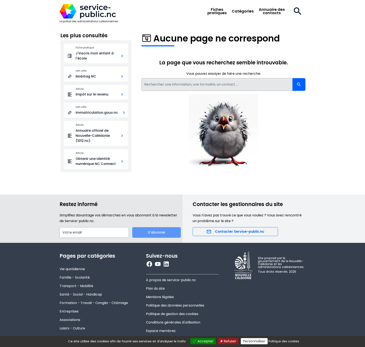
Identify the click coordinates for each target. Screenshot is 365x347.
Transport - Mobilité (76, 285)
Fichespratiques (217, 11)
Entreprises (69, 311)
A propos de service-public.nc (171, 280)
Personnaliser (254, 341)
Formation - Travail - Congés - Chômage (94, 302)
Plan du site (155, 288)
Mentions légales (160, 296)
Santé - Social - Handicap (81, 294)
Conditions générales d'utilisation (173, 322)
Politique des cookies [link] (283, 341)
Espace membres (161, 330)
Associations (70, 319)
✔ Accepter (203, 341)
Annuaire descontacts (272, 11)
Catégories (243, 11)
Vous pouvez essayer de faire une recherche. (223, 73)
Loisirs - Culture (72, 328)
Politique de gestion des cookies (172, 313)
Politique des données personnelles (175, 305)
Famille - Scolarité (75, 277)
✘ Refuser (228, 341)
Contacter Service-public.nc (239, 231)
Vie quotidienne (72, 269)
